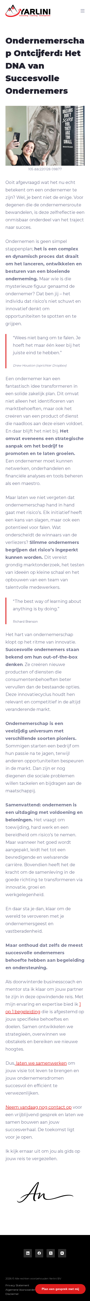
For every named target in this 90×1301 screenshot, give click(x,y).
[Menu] (83, 11)
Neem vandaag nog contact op (38, 1107)
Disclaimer (12, 1293)
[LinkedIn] (28, 1253)
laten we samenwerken (41, 1063)
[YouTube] (62, 1253)
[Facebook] (39, 1253)
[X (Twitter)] (51, 1253)
